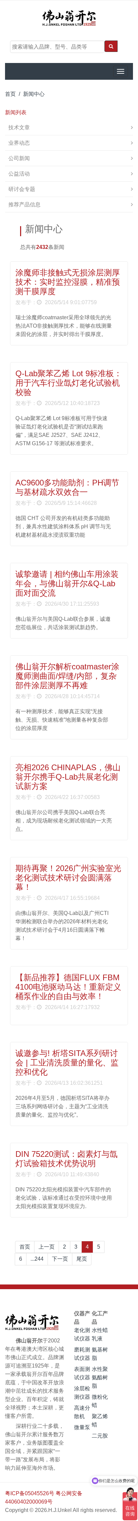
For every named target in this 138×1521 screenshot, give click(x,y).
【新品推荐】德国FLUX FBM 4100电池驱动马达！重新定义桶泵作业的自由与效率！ (68, 987)
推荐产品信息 (24, 204)
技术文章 (19, 127)
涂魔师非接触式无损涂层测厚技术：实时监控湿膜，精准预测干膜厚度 (67, 282)
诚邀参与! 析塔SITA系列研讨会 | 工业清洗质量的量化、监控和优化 (67, 1062)
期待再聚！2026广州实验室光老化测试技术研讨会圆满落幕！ (68, 877)
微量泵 (82, 1427)
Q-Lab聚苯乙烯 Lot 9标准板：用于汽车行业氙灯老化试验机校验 (68, 383)
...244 (37, 1259)
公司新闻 (19, 158)
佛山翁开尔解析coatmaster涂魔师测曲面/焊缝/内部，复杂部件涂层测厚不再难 (67, 676)
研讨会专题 (21, 189)
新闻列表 (15, 112)
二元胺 (100, 1436)
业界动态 (19, 143)
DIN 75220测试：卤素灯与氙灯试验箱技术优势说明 (66, 1158)
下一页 (60, 1259)
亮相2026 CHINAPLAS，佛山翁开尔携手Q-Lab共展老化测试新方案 (68, 777)
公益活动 (19, 174)
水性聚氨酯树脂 (100, 1377)
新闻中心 (34, 94)
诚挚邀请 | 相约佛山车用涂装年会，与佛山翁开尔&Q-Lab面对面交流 (67, 583)
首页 (10, 94)
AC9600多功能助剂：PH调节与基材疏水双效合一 (67, 487)
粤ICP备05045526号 (29, 1493)
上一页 (47, 1247)
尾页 (81, 1259)
